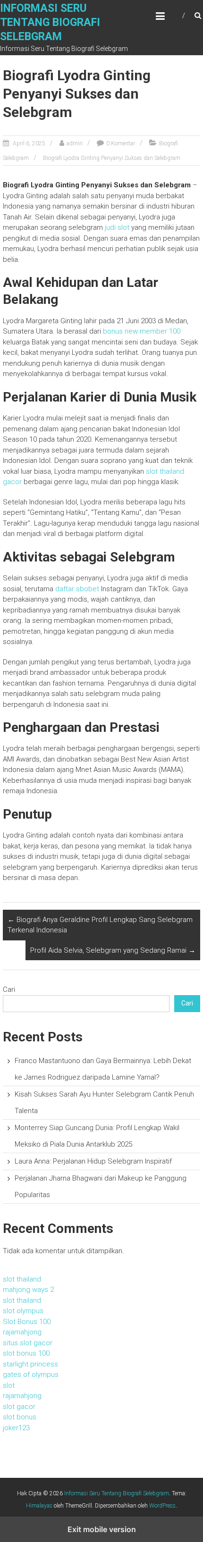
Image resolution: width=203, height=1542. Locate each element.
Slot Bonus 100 (27, 1321)
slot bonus (19, 1417)
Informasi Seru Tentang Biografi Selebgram (50, 22)
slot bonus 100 (26, 1353)
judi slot (117, 227)
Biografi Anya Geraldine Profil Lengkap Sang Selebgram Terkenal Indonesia (100, 925)
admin (75, 143)
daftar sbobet (77, 589)
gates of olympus (31, 1374)
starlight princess (30, 1364)
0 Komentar (120, 143)
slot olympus (23, 1311)
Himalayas (39, 1505)
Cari (9, 989)
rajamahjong (22, 1332)
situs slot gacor (27, 1343)
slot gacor (19, 1406)
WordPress (162, 1505)
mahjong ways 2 (28, 1289)
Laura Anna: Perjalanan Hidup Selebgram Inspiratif (93, 1161)
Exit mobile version (102, 1529)
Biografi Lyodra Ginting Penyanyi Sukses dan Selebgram (111, 158)
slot (9, 1385)
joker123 (16, 1428)
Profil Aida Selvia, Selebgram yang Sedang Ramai (112, 950)
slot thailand (22, 1279)
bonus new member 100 (141, 331)
